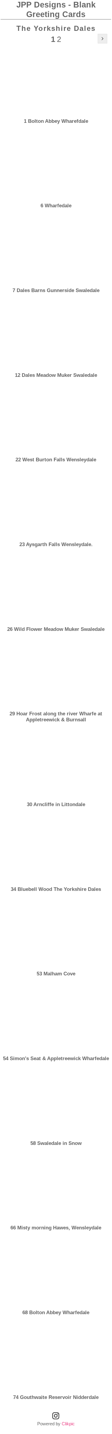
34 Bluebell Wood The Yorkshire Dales (56, 889)
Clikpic (68, 1423)
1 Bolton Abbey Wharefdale (56, 121)
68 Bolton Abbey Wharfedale (55, 1312)
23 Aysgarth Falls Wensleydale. (56, 544)
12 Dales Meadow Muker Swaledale (56, 375)
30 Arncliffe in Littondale (56, 804)
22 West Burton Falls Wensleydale (55, 460)
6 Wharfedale (56, 205)
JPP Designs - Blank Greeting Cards (56, 9)
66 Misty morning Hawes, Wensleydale (55, 1228)
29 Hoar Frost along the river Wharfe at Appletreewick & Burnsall (56, 717)
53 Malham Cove (56, 974)
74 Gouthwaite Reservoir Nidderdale (56, 1397)
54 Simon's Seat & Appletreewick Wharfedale (56, 1058)
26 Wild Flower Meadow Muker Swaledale (56, 629)
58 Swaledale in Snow (56, 1143)
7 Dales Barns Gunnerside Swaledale (56, 290)
